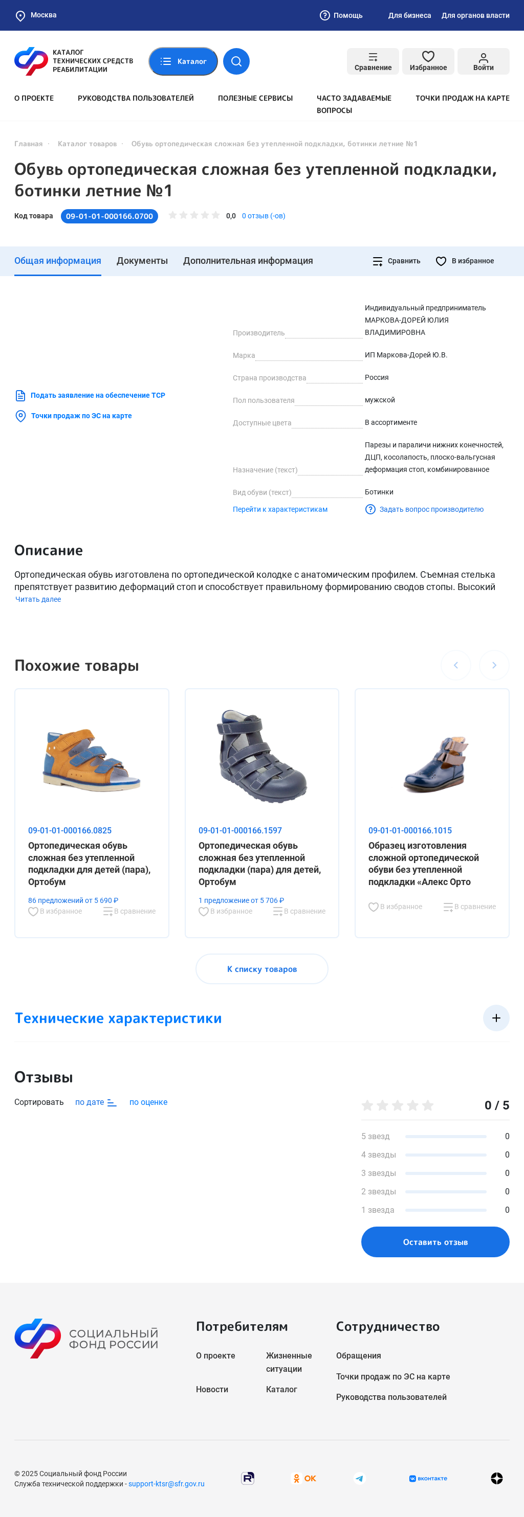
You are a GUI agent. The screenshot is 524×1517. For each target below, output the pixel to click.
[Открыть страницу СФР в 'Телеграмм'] (360, 1478)
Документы (142, 260)
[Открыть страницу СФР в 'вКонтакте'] (428, 1478)
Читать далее (38, 599)
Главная (28, 143)
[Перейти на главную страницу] (73, 61)
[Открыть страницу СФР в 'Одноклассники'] (303, 1478)
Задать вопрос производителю (432, 509)
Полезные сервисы (255, 98)
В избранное (472, 261)
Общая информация (57, 260)
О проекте (34, 98)
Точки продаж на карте (463, 98)
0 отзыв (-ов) (264, 216)
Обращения (358, 1356)
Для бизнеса (409, 15)
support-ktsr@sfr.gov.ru (166, 1484)
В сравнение (134, 911)
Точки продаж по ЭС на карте (81, 416)
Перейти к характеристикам (280, 509)
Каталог (281, 1389)
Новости (212, 1389)
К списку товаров (262, 969)
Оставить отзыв (435, 1242)
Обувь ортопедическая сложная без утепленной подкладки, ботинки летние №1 (255, 179)
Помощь (348, 15)
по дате (90, 1102)
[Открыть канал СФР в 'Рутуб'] (247, 1478)
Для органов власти (476, 15)
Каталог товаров (87, 143)
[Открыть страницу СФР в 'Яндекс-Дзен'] (497, 1478)
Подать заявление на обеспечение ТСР (98, 395)
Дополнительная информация (248, 260)
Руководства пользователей (136, 98)
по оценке (148, 1102)
